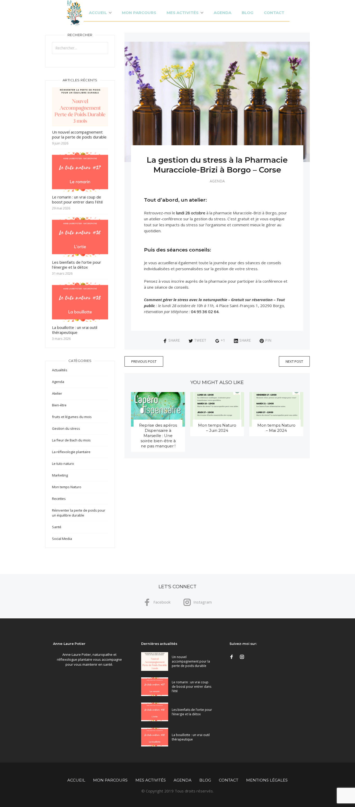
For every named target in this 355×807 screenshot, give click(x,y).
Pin (268, 340)
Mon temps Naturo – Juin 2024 (217, 428)
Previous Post (143, 361)
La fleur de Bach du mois (71, 440)
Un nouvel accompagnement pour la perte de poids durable (79, 134)
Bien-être (59, 405)
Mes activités (183, 12)
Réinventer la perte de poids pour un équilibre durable (78, 513)
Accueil (98, 12)
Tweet (200, 340)
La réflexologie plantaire (71, 451)
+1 (223, 340)
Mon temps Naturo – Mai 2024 (276, 428)
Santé (56, 527)
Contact (274, 12)
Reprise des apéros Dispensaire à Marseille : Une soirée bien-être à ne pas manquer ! (158, 435)
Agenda (222, 12)
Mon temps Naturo (66, 487)
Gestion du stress (66, 428)
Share (174, 340)
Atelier (57, 393)
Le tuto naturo (63, 463)
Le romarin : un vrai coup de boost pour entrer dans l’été (77, 199)
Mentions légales (267, 780)
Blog (247, 12)
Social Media (62, 538)
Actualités (59, 370)
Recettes (59, 498)
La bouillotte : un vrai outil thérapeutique (74, 330)
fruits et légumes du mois (72, 416)
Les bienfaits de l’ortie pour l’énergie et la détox (76, 265)
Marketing (60, 475)
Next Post (294, 361)
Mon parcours (139, 12)
